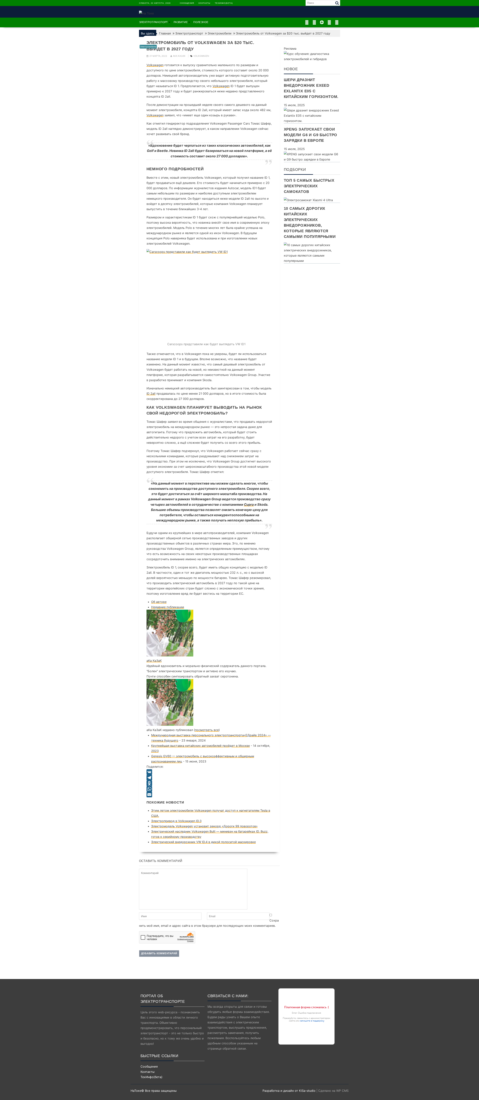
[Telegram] (209, 777)
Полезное (200, 22)
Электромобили (148, 46)
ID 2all (151, 393)
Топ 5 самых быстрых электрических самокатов (309, 186)
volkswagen (201, 56)
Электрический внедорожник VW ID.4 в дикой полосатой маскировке (203, 842)
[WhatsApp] (209, 789)
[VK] (209, 772)
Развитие (181, 22)
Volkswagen (155, 65)
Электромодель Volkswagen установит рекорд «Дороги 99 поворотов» (204, 826)
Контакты (204, 3)
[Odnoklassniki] (209, 783)
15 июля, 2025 (294, 105)
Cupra (249, 504)
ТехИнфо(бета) (224, 3)
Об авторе (159, 602)
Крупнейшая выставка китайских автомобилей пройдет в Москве (200, 746)
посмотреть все (207, 730)
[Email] (209, 794)
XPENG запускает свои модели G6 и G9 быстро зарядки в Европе (310, 135)
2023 (155, 751)
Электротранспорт (153, 22)
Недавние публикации (167, 607)
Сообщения (187, 3)
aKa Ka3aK (179, 56)
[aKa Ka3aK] (170, 655)
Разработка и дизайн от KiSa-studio (289, 1091)
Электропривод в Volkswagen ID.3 (176, 821)
